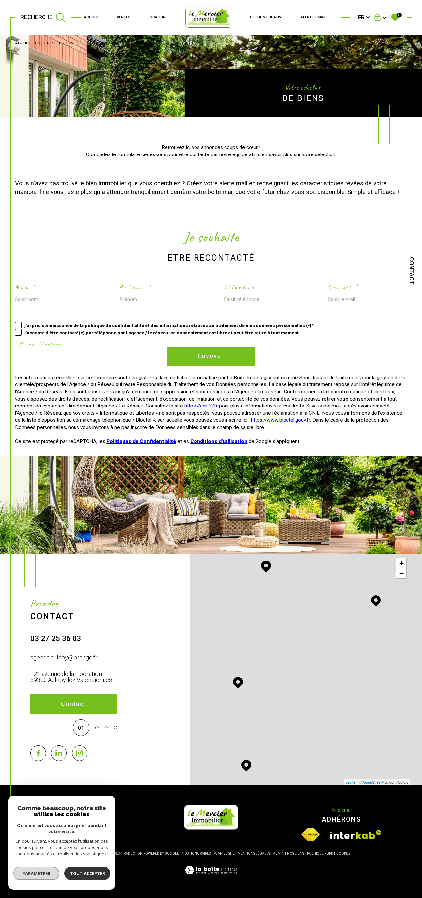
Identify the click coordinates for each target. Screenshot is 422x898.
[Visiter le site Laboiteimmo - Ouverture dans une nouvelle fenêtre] (211, 878)
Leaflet (351, 782)
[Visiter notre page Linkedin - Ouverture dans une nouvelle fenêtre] (59, 753)
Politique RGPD (320, 853)
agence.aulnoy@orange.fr (64, 657)
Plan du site (224, 853)
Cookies (343, 853)
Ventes (123, 17)
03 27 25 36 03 (55, 638)
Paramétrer (36, 873)
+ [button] (401, 563)
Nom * (26, 287)
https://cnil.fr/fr (201, 406)
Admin (278, 853)
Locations (158, 17)
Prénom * (135, 287)
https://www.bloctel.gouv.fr (280, 420)
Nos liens (295, 853)
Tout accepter (87, 873)
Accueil (91, 17)
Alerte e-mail (313, 17)
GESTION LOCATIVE (266, 17)
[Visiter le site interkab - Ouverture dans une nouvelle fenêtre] (355, 834)
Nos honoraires (196, 853)
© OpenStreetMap (373, 782)
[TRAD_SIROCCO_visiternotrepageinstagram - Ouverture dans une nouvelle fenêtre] (79, 753)
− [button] (401, 573)
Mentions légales (254, 853)
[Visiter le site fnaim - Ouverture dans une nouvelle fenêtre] (310, 834)
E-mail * (343, 287)
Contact (411, 271)
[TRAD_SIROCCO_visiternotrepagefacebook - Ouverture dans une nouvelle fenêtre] (38, 753)
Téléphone (241, 287)
